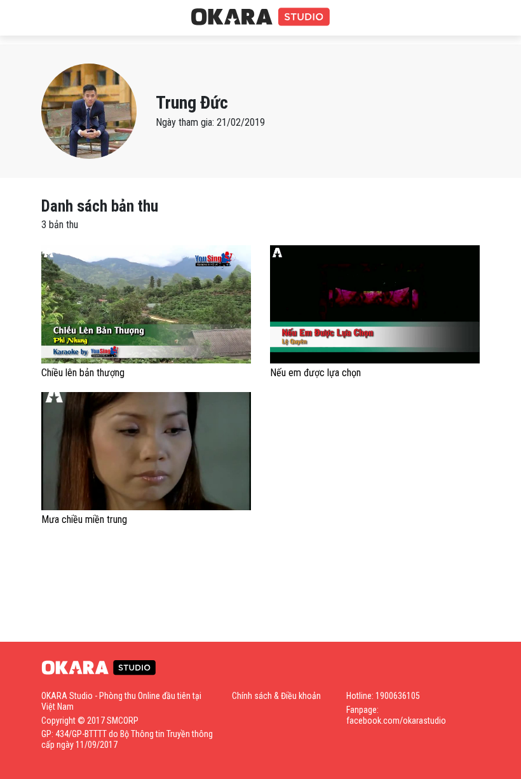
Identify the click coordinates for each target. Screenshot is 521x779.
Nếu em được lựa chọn (315, 373)
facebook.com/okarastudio (396, 720)
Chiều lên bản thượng (83, 373)
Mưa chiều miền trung (84, 519)
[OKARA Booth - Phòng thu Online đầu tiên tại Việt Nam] (260, 17)
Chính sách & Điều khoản (276, 696)
